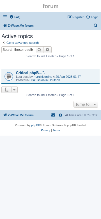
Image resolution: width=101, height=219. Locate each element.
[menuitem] (14, 17)
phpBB (35, 125)
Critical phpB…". (30, 73)
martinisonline (43, 76)
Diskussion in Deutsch (44, 80)
